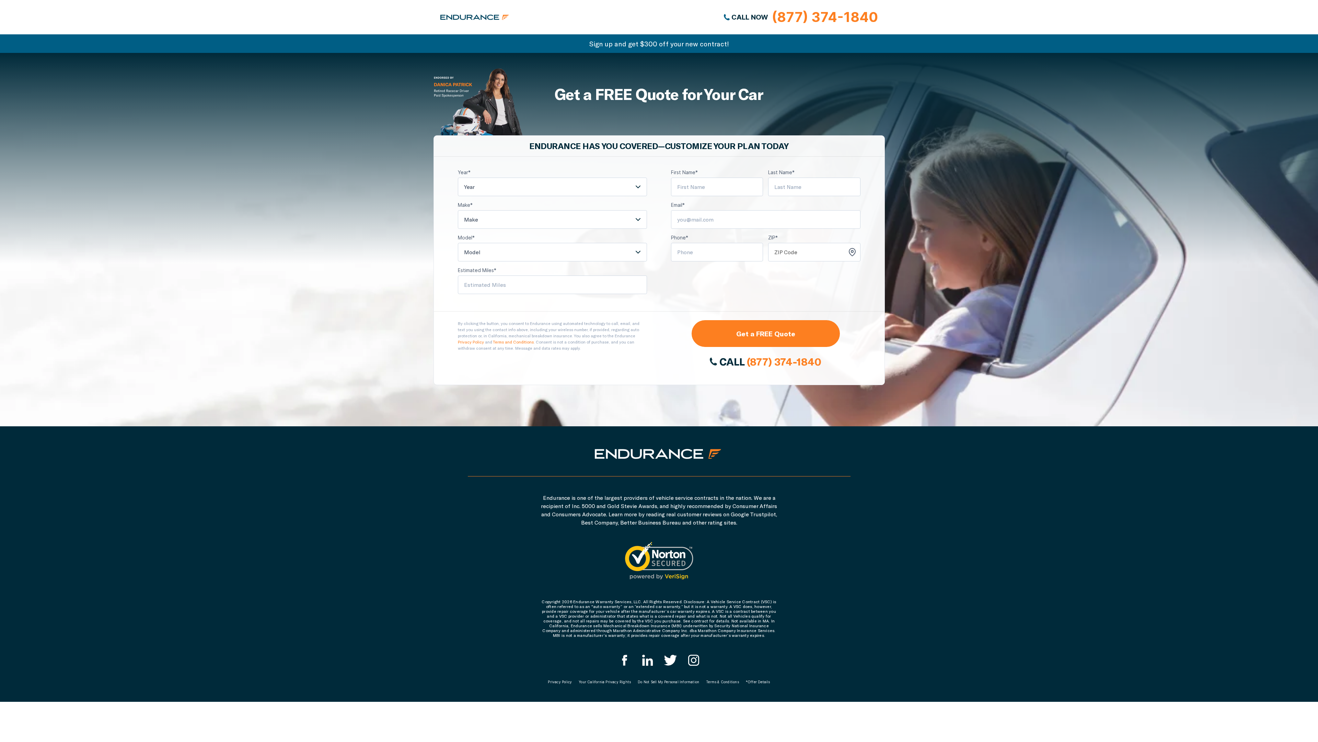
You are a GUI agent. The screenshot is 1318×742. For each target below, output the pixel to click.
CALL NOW (804, 17)
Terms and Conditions (513, 341)
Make (471, 219)
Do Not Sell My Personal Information (668, 682)
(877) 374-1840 (784, 361)
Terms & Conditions (722, 682)
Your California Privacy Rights (605, 682)
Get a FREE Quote (765, 333)
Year (469, 186)
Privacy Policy (471, 341)
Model (472, 252)
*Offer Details (758, 682)
